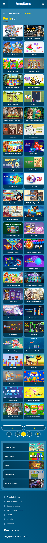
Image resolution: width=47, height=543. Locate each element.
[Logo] (23, 4)
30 (29, 434)
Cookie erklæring (13, 506)
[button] (43, 4)
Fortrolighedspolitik (14, 501)
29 (23, 434)
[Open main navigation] (4, 4)
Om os (9, 515)
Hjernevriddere (14, 13)
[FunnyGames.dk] (4, 13)
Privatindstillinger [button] (14, 497)
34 (38, 434)
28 (18, 434)
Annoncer (10, 524)
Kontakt (10, 519)
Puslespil (27, 13)
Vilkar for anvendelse (15, 510)
